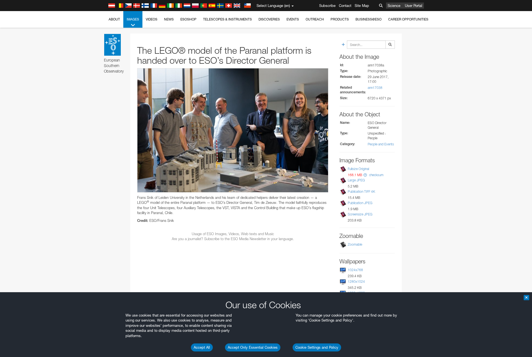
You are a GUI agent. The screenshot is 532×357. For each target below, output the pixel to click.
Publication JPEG (360, 203)
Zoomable (355, 244)
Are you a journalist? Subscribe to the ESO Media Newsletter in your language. (233, 239)
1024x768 (355, 270)
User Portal (413, 5)
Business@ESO (368, 19)
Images (133, 19)
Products (340, 19)
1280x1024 (356, 281)
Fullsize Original (358, 169)
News (169, 19)
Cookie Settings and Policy (316, 347)
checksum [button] (375, 175)
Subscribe (327, 5)
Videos (151, 19)
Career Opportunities (408, 19)
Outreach (315, 19)
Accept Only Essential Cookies (253, 347)
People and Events (381, 144)
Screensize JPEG (360, 214)
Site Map (362, 5)
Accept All (202, 347)
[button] (365, 175)
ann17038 (375, 88)
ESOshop (188, 19)
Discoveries (269, 19)
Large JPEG (356, 180)
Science (394, 5)
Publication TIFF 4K (361, 191)
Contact (345, 5)
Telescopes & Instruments (227, 19)
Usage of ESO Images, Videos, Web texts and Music (233, 234)
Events (293, 19)
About (114, 19)
